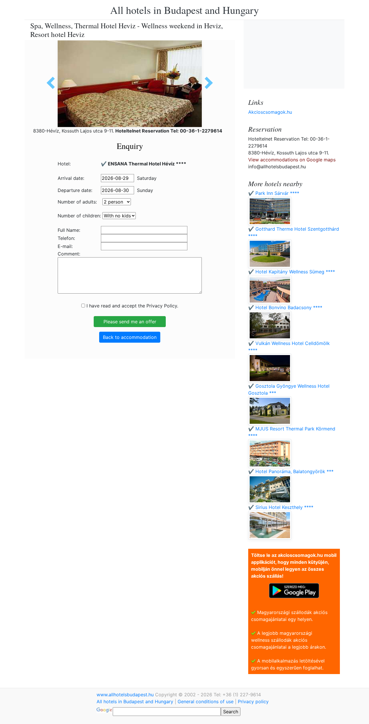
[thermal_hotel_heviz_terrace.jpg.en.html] (207, 83)
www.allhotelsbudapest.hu (126, 694)
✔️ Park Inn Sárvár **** (273, 193)
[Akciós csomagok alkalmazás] (294, 590)
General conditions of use (206, 701)
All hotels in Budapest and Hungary (184, 10)
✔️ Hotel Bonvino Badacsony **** (285, 307)
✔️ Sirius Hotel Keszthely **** (280, 507)
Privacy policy (253, 701)
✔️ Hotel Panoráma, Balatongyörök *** (291, 471)
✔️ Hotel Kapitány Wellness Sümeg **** (291, 272)
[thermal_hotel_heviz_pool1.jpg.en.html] (53, 83)
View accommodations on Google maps (292, 160)
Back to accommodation (130, 337)
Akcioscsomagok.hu (270, 112)
